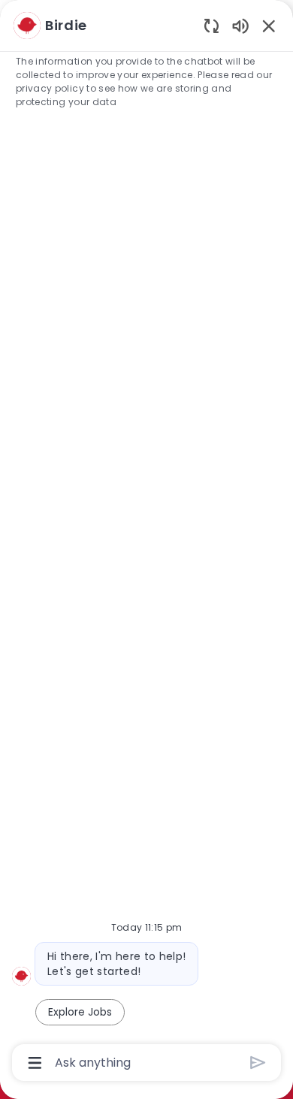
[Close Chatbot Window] (269, 25)
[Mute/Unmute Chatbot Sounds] (240, 25)
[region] (146, 543)
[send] (258, 1062)
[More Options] (35, 1063)
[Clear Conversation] (211, 25)
